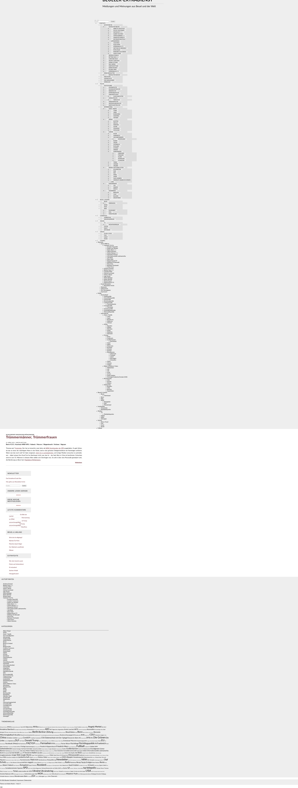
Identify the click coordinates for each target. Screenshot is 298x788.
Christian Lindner (12, 738)
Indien (85, 751)
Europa (111, 132)
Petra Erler (116, 50)
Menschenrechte (88, 757)
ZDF (33, 776)
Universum (6, 707)
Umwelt (61, 771)
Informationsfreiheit (9, 665)
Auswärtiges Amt (99, 729)
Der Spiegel (63, 738)
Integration (6, 668)
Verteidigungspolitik (115, 103)
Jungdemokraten (5, 755)
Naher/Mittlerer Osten (9, 683)
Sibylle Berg (96, 765)
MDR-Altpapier (67, 757)
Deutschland (108, 85)
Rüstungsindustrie (56, 765)
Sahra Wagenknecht (64, 765)
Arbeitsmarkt (42, 729)
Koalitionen (82, 755)
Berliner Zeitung (46, 732)
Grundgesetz (94, 749)
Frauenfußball (10, 746)
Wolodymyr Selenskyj (9, 776)
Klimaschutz (64, 755)
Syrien (65, 768)
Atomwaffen (91, 729)
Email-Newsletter (109, 73)
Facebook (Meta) (11, 743)
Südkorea (116, 116)
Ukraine (115, 164)
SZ (69, 768)
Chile (114, 194)
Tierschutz (116, 99)
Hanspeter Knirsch (119, 37)
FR (96, 743)
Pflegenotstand (52, 762)
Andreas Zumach (114, 55)
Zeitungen (107, 230)
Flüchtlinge (74, 743)
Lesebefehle (103, 215)
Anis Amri (104, 727)
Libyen (31, 757)
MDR (61, 757)
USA (114, 185)
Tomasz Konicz (10, 771)
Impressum (107, 82)
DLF (17, 740)
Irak (114, 173)
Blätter (72, 732)
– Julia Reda (9, 610)
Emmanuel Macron (69, 741)
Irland (115, 140)
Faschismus (23, 743)
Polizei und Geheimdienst (16, 564)
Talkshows (76, 768)
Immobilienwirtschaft (69, 751)
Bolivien (115, 196)
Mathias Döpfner (56, 757)
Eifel (110, 212)
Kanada (115, 187)
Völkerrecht (22, 774)
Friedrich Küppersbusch (48, 746)
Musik (105, 238)
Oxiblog (35, 762)
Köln (105, 206)
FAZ (28, 743)
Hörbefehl (6, 663)
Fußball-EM (87, 746)
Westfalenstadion (46, 774)
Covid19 (26, 738)
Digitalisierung (11, 740)
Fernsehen (45, 743)
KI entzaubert (13, 567)
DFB (88, 738)
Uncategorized (7, 705)
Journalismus (92, 753)
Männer (11, 550)
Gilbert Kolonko (118, 34)
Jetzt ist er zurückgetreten (44, 453)
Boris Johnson (86, 732)
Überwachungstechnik (9, 702)
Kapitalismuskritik (8, 671)
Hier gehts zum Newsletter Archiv (15, 482)
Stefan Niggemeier (37, 768)
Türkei (115, 162)
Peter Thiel (46, 762)
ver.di (92, 771)
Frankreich (116, 135)
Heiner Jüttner (113, 62)
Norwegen (121, 158)
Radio (105, 228)
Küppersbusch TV (118, 46)
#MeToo (9, 727)
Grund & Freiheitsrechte (84, 748)
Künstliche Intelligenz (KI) (12, 757)
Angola (115, 123)
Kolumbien (87, 755)
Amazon (64, 727)
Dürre (52, 740)
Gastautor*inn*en (114, 26)
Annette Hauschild (119, 28)
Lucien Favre (35, 757)
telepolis (91, 768)
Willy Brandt (55, 774)
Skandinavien (117, 151)
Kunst (106, 237)
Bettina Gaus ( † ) (114, 57)
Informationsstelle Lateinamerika (116, 256)
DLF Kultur (22, 740)
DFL (91, 738)
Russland (116, 146)
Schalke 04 (81, 765)
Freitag (23, 746)
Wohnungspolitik (8, 714)
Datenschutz (108, 78)
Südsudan (116, 130)
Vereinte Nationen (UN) (7, 774)
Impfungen (79, 750)
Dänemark (121, 153)
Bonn (105, 205)
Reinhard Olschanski (119, 51)
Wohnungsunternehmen (85, 774)
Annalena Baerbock (7, 729)
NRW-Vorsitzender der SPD (55, 448)
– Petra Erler (9, 616)
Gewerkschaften (37, 748)
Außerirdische (7, 640)
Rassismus (73, 762)
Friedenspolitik (37, 746)
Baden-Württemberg (10, 732)
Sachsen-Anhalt (13, 570)
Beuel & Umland (104, 199)
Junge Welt (16, 755)
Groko (64, 748)
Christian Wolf (113, 59)
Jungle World (26, 755)
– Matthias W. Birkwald (13, 615)
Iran (114, 171)
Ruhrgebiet (112, 210)
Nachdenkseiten (25, 760)
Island (120, 157)
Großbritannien (118, 137)
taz (84, 768)
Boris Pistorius (91, 732)
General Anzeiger (16, 748)
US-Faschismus (7, 708)
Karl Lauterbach (46, 755)
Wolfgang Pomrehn (96, 774)
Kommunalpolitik (114, 92)
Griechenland (59, 748)
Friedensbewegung (30, 746)
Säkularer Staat (7, 696)
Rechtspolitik (7, 693)
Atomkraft (84, 729)
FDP (33, 743)
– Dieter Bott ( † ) (11, 604)
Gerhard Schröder (26, 749)
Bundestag (51, 735)
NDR (36, 760)
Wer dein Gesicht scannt (16, 561)
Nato (32, 760)
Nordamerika (113, 183)
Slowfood (3, 768)
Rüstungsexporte (49, 765)
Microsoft (104, 757)
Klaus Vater (116, 44)
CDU (92, 735)
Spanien (115, 149)
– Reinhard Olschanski (12, 618)
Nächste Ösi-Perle (14, 540)
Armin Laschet (69, 729)
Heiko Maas (23, 750)
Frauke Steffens (17, 746)
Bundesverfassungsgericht (67, 735)
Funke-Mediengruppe (72, 746)
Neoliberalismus (42, 760)
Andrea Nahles (85, 727)
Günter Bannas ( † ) (119, 35)
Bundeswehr (78, 735)
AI (39, 727)
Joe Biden (78, 753)
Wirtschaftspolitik (114, 105)
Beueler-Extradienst (10, 780)
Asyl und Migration (8, 635)
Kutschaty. (18, 448)
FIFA (53, 743)
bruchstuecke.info (29, 735)
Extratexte (6, 656)
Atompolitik (6, 637)
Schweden (121, 160)
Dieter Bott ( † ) (117, 32)
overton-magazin (27, 762)
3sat (21, 727)
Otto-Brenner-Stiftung (15, 762)
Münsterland (113, 214)
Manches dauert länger (15, 544)
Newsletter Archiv (114, 75)
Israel (115, 174)
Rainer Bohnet (113, 67)
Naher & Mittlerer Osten (116, 167)
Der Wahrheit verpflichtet (16, 547)
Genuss (102, 231)
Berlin (35, 732)
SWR (62, 768)
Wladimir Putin (72, 774)
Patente (42, 762)
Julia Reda (116, 42)
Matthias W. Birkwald (119, 48)
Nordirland (121, 139)
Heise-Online (30, 751)
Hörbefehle (107, 217)
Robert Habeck (8, 765)
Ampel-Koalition (78, 727)
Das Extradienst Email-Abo (13, 478)
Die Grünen (99, 737)
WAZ (36, 774)
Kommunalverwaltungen (94, 755)
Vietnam (115, 117)
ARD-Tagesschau (54, 729)
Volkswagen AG (17, 774)
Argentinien (117, 197)
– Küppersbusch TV (11, 613)
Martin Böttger (113, 66)
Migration (3, 760)
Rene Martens (95, 762)
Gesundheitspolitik (114, 89)
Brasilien (116, 192)
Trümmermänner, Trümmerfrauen (31, 437)
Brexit (22, 735)
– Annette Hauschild (12, 599)
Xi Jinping (29, 776)
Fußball (102, 240)
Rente (102, 762)
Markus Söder (42, 757)
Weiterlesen (78, 462)
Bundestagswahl (56, 735)
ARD (47, 729)
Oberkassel (112, 203)
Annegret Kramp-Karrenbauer (21, 729)
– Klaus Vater (10, 611)
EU (102, 740)
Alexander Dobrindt (51, 727)
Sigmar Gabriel (103, 765)
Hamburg (7, 750)
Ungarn (115, 165)
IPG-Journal (6, 753)
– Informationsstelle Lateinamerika (16, 608)
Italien (115, 142)
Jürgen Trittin (34, 755)
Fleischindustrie (118, 96)
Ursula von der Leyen (79, 771)
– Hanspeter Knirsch (12, 607)
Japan (115, 112)
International (108, 107)
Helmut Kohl (38, 750)
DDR (57, 738)
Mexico (115, 189)
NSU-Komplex (90, 760)
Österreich (116, 144)
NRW (105, 208)
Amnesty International (70, 727)
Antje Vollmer (37, 729)
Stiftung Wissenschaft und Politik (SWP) (51, 768)
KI (60, 755)
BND (76, 732)
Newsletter (6, 685)
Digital (106, 226)
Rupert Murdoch (33, 765)
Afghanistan (117, 169)
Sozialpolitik (6, 697)
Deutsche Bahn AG (74, 738)
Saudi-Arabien (117, 178)
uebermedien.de (23, 771)
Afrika (110, 119)
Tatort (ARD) (80, 768)
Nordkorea (116, 114)
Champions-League (99, 735)
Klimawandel (73, 755)
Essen (99, 740)
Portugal (63, 762)
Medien (102, 221)
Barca (21, 732)
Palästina (39, 762)
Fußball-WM (94, 746)
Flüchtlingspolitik (86, 743)
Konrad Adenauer (103, 755)
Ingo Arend (112, 64)
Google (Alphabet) (52, 748)
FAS (19, 743)
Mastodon (107, 76)
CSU (43, 738)
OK (1, 787)
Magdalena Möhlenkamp (32, 460)
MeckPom (24, 527)
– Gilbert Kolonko (11, 621)
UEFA (30, 771)
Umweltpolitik (113, 98)
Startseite (102, 23)
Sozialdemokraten (11, 768)
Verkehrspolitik (113, 101)
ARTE (76, 729)
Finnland (121, 155)
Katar (51, 755)
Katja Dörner (57, 755)
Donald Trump (32, 740)
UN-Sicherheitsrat (66, 771)
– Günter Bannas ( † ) (12, 605)
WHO (50, 774)
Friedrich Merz (62, 746)
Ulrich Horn (117, 53)
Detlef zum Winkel (118, 30)
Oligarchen (8, 762)
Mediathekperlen (109, 219)
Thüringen (5, 771)
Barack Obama (17, 732)
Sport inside (30, 768)
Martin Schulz (50, 757)
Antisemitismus (31, 729)
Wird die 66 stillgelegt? (15, 537)
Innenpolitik (112, 91)
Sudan (115, 126)
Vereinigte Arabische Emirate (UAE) (117, 377)
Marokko (116, 124)
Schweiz (115, 148)
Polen (115, 133)
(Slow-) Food (108, 233)
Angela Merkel (94, 727)
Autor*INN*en (108, 25)
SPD (25, 768)
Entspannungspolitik (81, 740)
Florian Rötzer (65, 743)
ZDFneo (37, 776)
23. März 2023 (10, 442)
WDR (40, 774)
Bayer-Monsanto (25, 732)
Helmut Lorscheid (114, 60)
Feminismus (37, 743)
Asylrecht (80, 729)
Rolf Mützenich (16, 765)
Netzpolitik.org (51, 760)
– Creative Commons (12, 601)
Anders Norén (11, 783)
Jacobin (39, 753)
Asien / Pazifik (113, 108)
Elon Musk (61, 740)
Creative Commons (8, 648)
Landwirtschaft (114, 94)
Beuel (105, 201)
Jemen (115, 176)
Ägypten (115, 121)
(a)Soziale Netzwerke (16, 727)
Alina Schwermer (59, 727)
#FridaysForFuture (3, 727)
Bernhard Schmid (57, 732)
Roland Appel (113, 69)
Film (105, 235)
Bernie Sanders (62, 732)
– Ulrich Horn (10, 619)
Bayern (30, 732)
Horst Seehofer (58, 750)
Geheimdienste (6, 749)
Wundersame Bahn (21, 776)
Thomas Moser (100, 768)
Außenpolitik (113, 87)
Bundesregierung (45, 735)
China (115, 110)
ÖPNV (49, 776)
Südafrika (116, 128)
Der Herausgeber (109, 80)
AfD (24, 727)
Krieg (107, 755)
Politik (102, 83)
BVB (82, 735)
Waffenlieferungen (29, 774)
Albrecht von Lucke (43, 727)
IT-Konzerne (27, 753)
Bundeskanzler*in (38, 735)
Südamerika (112, 190)
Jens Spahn (71, 753)
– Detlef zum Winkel (12, 602)
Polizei (59, 762)
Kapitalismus (41, 755)
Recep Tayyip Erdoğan (84, 762)
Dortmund (44, 740)
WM (79, 774)
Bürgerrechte (7, 646)
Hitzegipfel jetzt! (14, 573)
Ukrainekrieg (47, 771)
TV (104, 222)
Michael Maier (98, 757)
